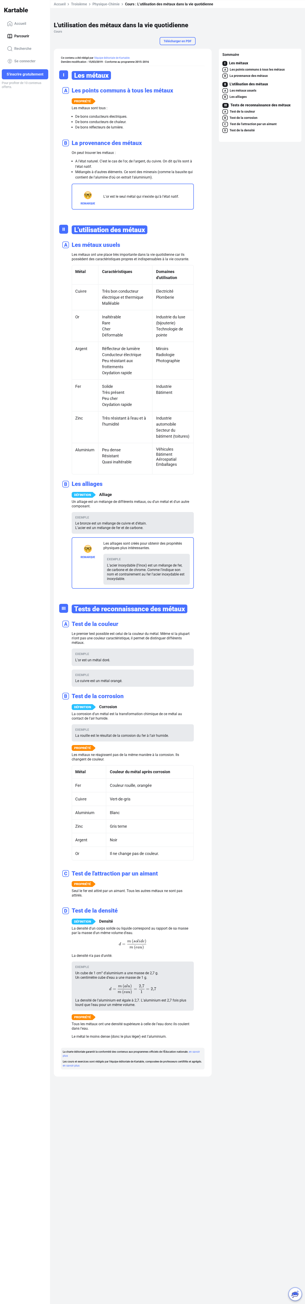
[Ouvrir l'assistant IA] (295, 1294)
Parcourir (21, 36)
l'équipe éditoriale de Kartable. (112, 57)
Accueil (20, 23)
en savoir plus (71, 1065)
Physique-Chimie (106, 4)
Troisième (79, 4)
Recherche (22, 48)
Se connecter (25, 61)
